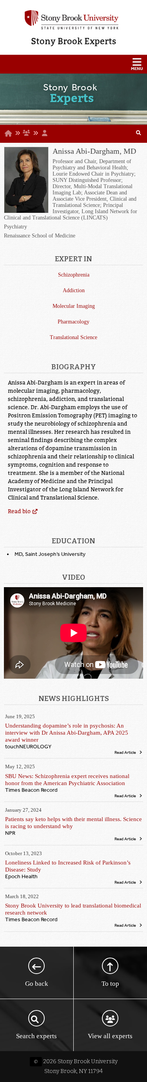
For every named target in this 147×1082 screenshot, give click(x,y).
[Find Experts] (138, 134)
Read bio (19, 511)
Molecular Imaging (74, 306)
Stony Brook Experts (73, 41)
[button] (73, 64)
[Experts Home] (8, 133)
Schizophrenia (73, 275)
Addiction (74, 290)
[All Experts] (26, 133)
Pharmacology (73, 322)
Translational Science (73, 337)
